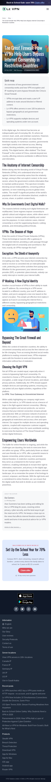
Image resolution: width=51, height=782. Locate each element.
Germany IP (7, 669)
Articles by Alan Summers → (13, 527)
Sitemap (43, 778)
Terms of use (7, 647)
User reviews (7, 636)
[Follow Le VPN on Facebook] (16, 609)
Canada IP (6, 661)
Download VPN (8, 750)
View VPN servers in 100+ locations (17, 657)
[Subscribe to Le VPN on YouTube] (34, 609)
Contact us (6, 643)
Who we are (7, 628)
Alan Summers (18, 70)
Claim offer (25, 570)
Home (4, 18)
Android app (7, 766)
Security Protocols (10, 639)
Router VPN (7, 770)
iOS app (5, 762)
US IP (4, 677)
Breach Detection (9, 743)
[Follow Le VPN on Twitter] (22, 609)
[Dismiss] (49, 3)
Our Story (6, 632)
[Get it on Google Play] (26, 602)
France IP (6, 665)
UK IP (4, 673)
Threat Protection (9, 746)
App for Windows (9, 754)
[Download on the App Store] (26, 595)
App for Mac (7, 758)
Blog (9, 18)
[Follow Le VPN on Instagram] (28, 609)
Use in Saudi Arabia (10, 681)
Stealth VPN (7, 739)
